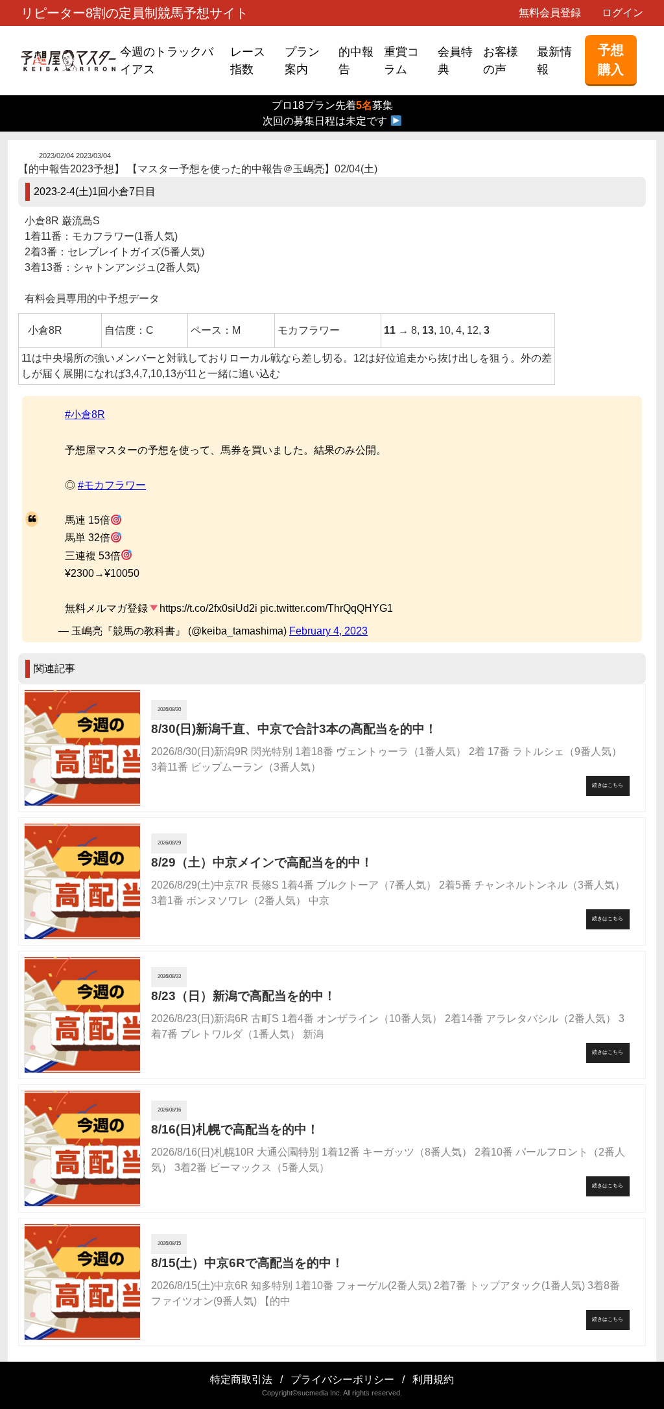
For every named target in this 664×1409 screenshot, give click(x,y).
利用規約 (433, 1379)
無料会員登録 (550, 12)
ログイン (622, 12)
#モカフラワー (112, 485)
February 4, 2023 (328, 630)
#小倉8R (85, 414)
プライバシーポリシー (342, 1379)
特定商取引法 (241, 1379)
